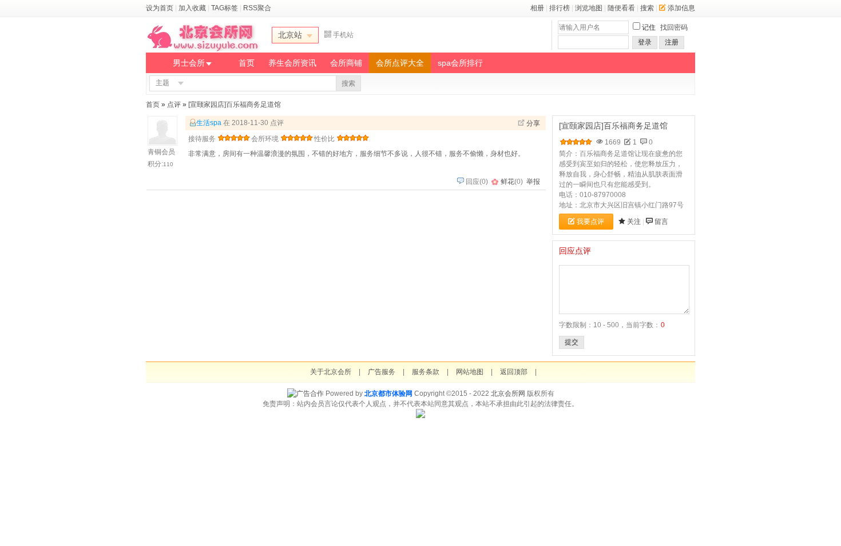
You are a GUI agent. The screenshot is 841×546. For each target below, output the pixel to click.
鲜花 (507, 182)
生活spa (208, 123)
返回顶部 (513, 372)
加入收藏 (192, 8)
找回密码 (674, 27)
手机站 (343, 35)
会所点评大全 (400, 62)
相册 (537, 8)
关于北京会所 (330, 372)
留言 (661, 222)
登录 (645, 42)
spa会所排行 (460, 62)
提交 (571, 342)
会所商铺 (346, 62)
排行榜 (559, 8)
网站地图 (469, 372)
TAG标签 (224, 8)
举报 (533, 182)
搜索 (647, 8)
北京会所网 (508, 394)
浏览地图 (588, 8)
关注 (634, 222)
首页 (247, 62)
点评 (174, 105)
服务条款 (425, 372)
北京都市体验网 (388, 394)
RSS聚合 (257, 8)
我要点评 (590, 222)
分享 (533, 123)
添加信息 (681, 8)
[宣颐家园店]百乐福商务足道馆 (234, 105)
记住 (649, 27)
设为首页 (159, 8)
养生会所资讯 (292, 62)
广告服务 (381, 372)
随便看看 (621, 8)
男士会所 (189, 62)
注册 (672, 42)
